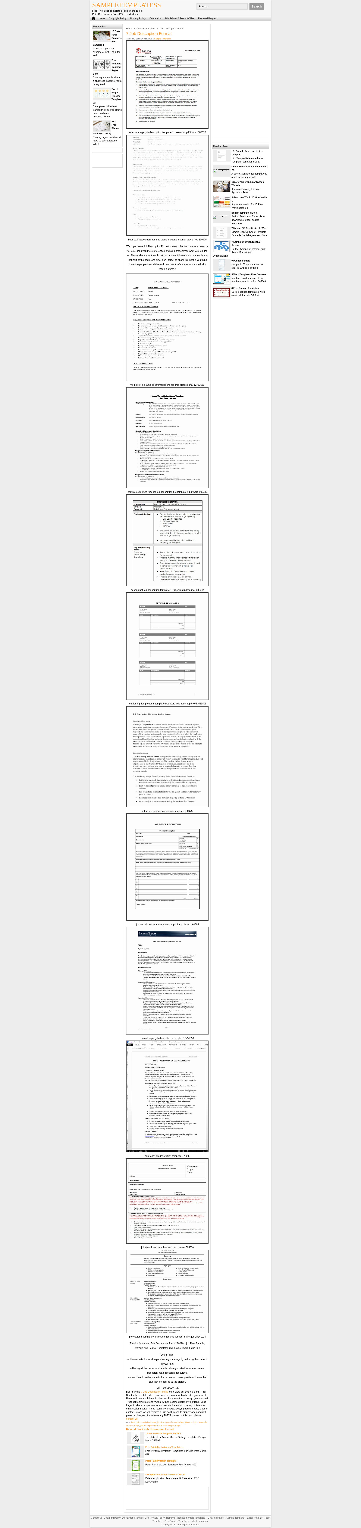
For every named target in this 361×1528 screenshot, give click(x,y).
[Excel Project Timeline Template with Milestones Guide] (101, 97)
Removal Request (207, 18)
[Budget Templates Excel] (221, 215)
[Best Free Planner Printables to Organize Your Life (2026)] (101, 129)
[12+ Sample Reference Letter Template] (221, 160)
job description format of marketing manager (160, 1425)
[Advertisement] (240, 80)
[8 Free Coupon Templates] (221, 296)
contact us (132, 1418)
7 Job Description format (154, 1391)
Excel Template (255, 1518)
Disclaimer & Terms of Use (179, 18)
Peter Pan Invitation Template (161, 1461)
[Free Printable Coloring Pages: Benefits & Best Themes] (101, 68)
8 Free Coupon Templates (245, 288)
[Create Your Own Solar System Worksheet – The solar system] (221, 191)
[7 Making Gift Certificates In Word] (221, 237)
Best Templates (216, 1518)
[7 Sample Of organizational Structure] (222, 251)
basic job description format (143, 1422)
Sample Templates (145, 28)
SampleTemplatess (126, 5)
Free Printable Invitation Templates (163, 1447)
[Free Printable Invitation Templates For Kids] (136, 1456)
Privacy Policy (138, 18)
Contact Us (155, 18)
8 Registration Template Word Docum (165, 1474)
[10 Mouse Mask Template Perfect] (135, 1442)
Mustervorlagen (200, 1521)
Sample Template (235, 1518)
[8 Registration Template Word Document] (136, 1483)
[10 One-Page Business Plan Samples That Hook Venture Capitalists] (101, 39)
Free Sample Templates (177, 1521)
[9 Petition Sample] (222, 269)
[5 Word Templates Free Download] (221, 283)
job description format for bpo (170, 1422)
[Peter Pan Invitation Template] (136, 1470)
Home (102, 18)
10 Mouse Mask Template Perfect (163, 1433)
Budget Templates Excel (244, 213)
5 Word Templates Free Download (249, 274)
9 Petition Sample (240, 260)
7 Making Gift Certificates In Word (249, 228)
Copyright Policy (118, 18)
